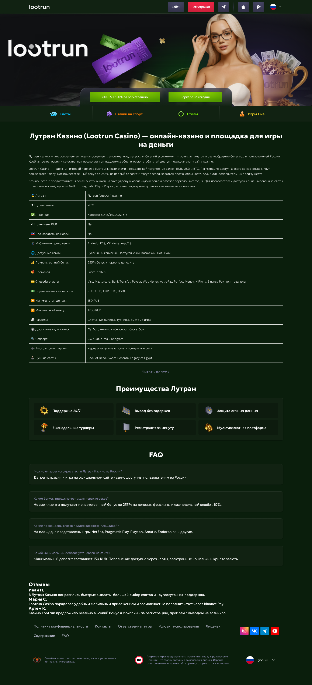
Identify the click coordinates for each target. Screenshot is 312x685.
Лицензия (214, 626)
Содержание (44, 635)
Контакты (103, 626)
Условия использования (179, 626)
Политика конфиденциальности (61, 626)
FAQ (65, 635)
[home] (39, 7)
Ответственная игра (135, 626)
